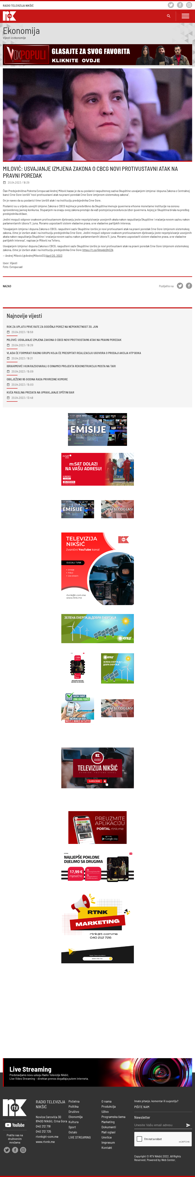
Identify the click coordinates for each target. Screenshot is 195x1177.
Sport (72, 1127)
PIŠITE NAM (141, 1107)
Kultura (73, 1122)
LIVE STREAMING (80, 1137)
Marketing (108, 1122)
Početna (74, 1101)
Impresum (108, 1142)
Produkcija (108, 1106)
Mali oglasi (108, 1132)
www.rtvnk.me (45, 1141)
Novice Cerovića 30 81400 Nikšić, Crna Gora (51, 1119)
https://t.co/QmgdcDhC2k (97, 250)
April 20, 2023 (54, 255)
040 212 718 (43, 1126)
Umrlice (106, 1137)
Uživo (105, 1111)
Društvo (74, 1111)
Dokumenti (108, 1127)
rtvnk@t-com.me (47, 1136)
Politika (73, 1106)
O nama (106, 1101)
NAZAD (7, 286)
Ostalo (73, 1132)
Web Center (168, 1160)
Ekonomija (75, 1117)
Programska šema (113, 1117)
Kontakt (106, 1147)
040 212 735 (43, 1131)
